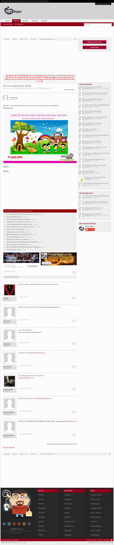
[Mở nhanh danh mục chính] (75, 39)
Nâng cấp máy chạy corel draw (16, 232)
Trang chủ (7, 21)
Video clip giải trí (95, 504)
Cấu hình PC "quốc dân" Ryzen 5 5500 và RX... (97, 183)
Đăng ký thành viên (95, 42)
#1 (73, 272)
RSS (111, 540)
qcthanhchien (7, 367)
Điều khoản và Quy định (95, 542)
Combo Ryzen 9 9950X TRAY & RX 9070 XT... (97, 135)
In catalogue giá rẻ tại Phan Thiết (93, 87)
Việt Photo (41, 521)
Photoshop (67, 495)
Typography (68, 499)
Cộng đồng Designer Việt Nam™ (14, 542)
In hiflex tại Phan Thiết (91, 129)
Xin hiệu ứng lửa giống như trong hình (18, 219)
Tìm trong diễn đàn (8, 24)
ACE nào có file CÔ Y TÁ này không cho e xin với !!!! (23, 214)
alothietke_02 (88, 173)
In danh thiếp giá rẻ (90, 171)
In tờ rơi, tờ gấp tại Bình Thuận (93, 111)
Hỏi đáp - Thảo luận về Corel (24, 88)
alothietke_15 (88, 100)
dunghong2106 (8, 389)
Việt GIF (41, 535)
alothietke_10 (88, 88)
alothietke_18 (88, 118)
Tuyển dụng (35, 21)
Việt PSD (41, 526)
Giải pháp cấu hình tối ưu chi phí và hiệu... (96, 165)
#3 (73, 320)
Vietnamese (15, 540)
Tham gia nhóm (32, 266)
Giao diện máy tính (7, 540)
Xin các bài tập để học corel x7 (16, 237)
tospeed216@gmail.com (25, 378)
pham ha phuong (8, 435)
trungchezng (43, 88)
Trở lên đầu (107, 540)
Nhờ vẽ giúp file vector (14, 249)
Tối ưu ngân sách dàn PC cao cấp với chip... (96, 147)
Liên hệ (89, 540)
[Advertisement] (57, 32)
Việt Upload (42, 517)
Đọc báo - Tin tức (95, 499)
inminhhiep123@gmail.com (43, 398)
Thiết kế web (68, 530)
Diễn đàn (16, 21)
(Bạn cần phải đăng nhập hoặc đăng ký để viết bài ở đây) (62, 444)
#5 (73, 366)
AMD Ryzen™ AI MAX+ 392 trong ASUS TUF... (97, 153)
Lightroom (67, 517)
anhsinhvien (88, 179)
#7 (73, 412)
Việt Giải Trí (42, 530)
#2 (73, 298)
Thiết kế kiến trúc (69, 526)
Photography (68, 535)
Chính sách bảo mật (108, 542)
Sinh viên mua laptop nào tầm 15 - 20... (95, 159)
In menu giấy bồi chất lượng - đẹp (93, 99)
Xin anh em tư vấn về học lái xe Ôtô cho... (96, 177)
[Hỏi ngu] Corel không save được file (18, 239)
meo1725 (87, 94)
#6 (73, 389)
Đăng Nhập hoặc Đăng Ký (103, 3)
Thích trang (46, 263)
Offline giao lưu (95, 535)
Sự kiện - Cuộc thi (96, 530)
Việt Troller (42, 512)
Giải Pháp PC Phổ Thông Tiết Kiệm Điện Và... (97, 93)
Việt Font (41, 495)
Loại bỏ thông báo (75, 75)
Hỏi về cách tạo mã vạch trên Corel (17, 244)
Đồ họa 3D (68, 508)
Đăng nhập (95, 47)
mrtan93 (5, 298)
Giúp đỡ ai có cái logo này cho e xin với (19, 222)
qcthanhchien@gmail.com (37, 353)
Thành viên (25, 21)
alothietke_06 (88, 124)
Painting (67, 512)
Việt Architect (42, 508)
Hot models (94, 521)
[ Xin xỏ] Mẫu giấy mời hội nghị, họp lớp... (20, 224)
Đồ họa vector (68, 504)
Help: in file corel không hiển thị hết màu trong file (22, 242)
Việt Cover (41, 499)
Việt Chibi (41, 504)
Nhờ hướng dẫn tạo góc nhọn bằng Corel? (19, 234)
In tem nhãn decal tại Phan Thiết (93, 141)
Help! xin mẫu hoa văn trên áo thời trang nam (20, 227)
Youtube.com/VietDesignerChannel (61, 75)
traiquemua (7, 277)
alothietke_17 (88, 142)
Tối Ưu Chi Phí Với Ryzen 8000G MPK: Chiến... (97, 105)
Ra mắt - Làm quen (96, 512)
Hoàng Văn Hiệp (8, 412)
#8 (73, 435)
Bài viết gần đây (19, 24)
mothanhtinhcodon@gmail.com (50, 307)
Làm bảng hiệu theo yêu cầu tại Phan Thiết (96, 117)
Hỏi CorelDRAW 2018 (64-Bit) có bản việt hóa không (23, 247)
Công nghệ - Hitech (96, 508)
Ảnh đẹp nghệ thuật (96, 526)
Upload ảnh (44, 21)
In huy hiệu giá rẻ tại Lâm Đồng (93, 123)
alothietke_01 (88, 112)
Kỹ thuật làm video (70, 521)
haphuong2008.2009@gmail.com (66, 421)
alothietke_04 (88, 130)
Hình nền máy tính (96, 517)
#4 (73, 343)
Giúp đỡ (94, 540)
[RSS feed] (24, 525)
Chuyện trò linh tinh (96, 495)
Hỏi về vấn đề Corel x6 (14, 217)
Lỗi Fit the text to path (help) (15, 229)
